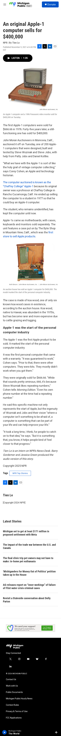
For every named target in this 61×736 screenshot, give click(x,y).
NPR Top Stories (20, 473)
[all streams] (57, 732)
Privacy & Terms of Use (17, 711)
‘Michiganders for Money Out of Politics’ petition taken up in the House (29, 573)
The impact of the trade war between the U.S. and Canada (29, 546)
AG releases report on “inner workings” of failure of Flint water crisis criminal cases (29, 586)
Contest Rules (12, 705)
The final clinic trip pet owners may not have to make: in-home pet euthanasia (28, 559)
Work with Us (12, 686)
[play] (4, 732)
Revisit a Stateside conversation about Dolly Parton (26, 600)
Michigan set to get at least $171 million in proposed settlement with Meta (26, 533)
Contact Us (11, 679)
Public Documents (14, 692)
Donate (51, 4)
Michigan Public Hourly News (19, 699)
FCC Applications (14, 718)
